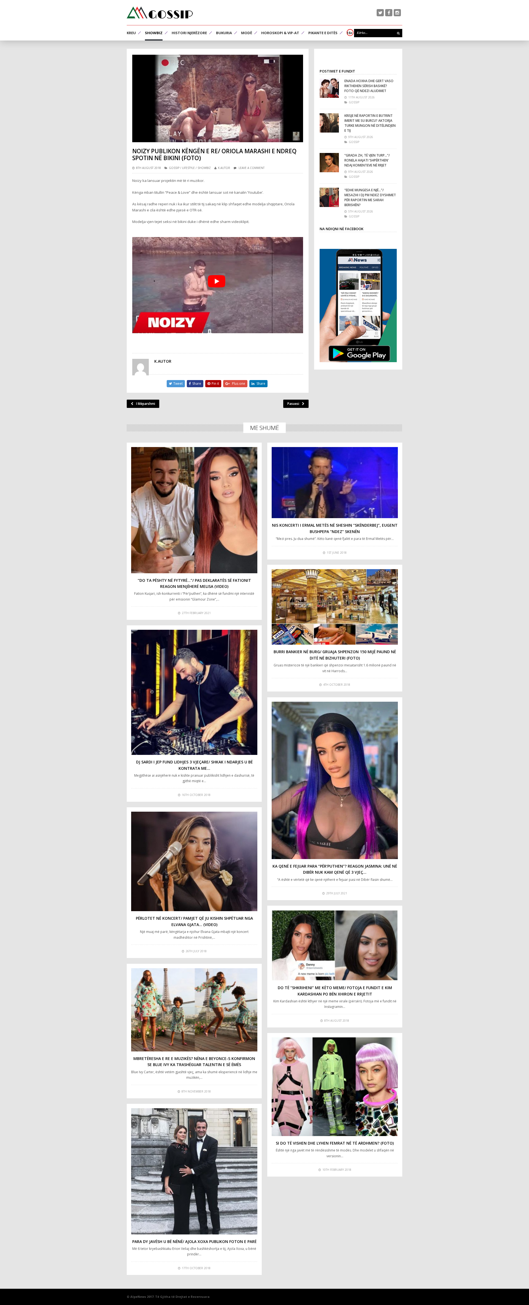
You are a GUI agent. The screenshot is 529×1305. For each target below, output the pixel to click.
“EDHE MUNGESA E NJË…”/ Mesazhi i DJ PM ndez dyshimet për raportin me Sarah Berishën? (370, 197)
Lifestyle (188, 168)
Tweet (178, 383)
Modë (246, 32)
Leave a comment (251, 168)
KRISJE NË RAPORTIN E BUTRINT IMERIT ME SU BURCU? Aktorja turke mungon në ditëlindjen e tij (370, 123)
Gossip (174, 168)
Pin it (215, 383)
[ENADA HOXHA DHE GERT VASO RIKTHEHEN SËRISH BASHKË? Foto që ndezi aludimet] (329, 88)
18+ (350, 32)
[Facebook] (388, 12)
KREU (131, 32)
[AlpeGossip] (160, 12)
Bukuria (224, 32)
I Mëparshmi (145, 403)
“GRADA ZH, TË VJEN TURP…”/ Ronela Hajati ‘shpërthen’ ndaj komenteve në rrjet (367, 160)
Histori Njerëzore (189, 32)
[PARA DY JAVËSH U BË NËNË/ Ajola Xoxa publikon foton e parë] (194, 1171)
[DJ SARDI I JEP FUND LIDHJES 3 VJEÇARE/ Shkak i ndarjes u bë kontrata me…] (194, 692)
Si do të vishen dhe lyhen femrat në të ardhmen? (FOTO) (335, 1143)
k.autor (224, 168)
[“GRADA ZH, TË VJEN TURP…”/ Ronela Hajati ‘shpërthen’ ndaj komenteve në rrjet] (329, 162)
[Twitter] (380, 12)
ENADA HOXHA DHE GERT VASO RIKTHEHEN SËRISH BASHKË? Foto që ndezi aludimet (368, 86)
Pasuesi (293, 403)
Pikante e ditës (323, 32)
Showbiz (154, 32)
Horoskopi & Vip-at (280, 32)
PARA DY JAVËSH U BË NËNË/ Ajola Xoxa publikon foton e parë (194, 1241)
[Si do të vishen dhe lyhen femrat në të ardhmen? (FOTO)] (335, 1086)
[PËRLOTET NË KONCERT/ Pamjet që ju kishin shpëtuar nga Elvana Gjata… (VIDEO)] (194, 861)
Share (196, 383)
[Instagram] (397, 12)
